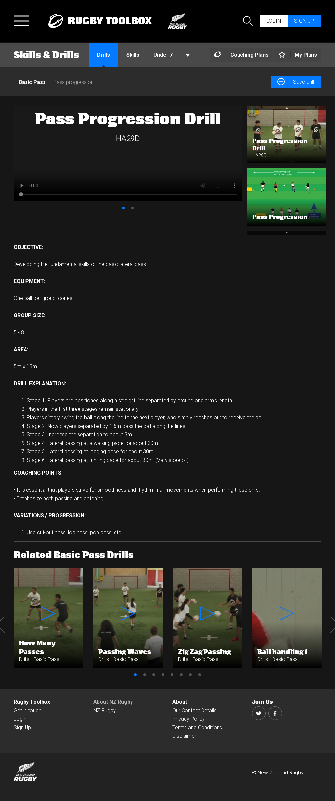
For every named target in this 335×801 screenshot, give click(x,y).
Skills (132, 55)
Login (273, 21)
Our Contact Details (194, 710)
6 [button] (181, 674)
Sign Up (22, 727)
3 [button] (153, 674)
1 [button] (123, 208)
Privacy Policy (188, 719)
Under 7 (163, 55)
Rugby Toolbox (32, 702)
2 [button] (132, 208)
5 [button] (172, 674)
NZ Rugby (104, 710)
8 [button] (199, 674)
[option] (128, 153)
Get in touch (27, 710)
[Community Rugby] (175, 20)
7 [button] (190, 674)
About (179, 702)
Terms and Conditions (197, 727)
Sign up (304, 21)
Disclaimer (184, 736)
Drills (103, 55)
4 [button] (163, 674)
